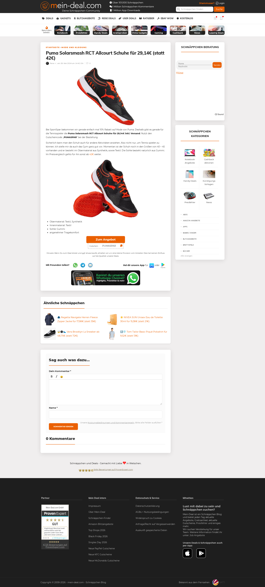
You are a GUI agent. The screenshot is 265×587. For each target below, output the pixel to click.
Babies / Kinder (189, 233)
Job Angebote (197, 535)
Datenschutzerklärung (148, 506)
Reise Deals (109, 18)
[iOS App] (151, 265)
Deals (49, 18)
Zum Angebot (106, 239)
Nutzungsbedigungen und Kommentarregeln (111, 422)
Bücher (186, 251)
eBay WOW (167, 18)
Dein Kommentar (60, 371)
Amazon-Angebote (191, 220)
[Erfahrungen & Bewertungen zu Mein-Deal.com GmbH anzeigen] (55, 526)
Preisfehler (201, 523)
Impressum (94, 506)
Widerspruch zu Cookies (149, 518)
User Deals (129, 18)
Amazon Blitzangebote (100, 524)
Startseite (53, 47)
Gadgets (65, 18)
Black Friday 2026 (98, 536)
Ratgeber (148, 18)
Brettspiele (188, 245)
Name (53, 407)
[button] (51, 376)
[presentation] (52, 377)
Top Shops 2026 (96, 530)
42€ (91, 154)
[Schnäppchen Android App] (162, 265)
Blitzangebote (86, 18)
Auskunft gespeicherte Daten (151, 530)
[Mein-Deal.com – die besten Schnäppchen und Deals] (70, 6)
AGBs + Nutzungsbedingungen (152, 512)
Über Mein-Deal (96, 512)
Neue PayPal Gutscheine (101, 548)
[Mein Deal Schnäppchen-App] (203, 553)
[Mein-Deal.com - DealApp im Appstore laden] (189, 553)
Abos (185, 215)
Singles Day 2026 (97, 542)
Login (221, 3)
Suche (219, 9)
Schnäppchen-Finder (99, 518)
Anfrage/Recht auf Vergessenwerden (155, 524)
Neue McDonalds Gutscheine (103, 560)
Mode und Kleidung (74, 47)
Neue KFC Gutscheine (100, 554)
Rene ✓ (53, 63)
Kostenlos (186, 18)
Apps (185, 227)
